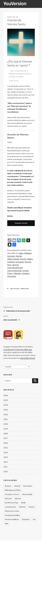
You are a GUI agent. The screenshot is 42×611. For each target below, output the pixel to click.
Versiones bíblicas (12, 519)
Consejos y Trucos (12, 494)
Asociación (27, 486)
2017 (6, 438)
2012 (6, 462)
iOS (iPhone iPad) (11, 503)
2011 (6, 467)
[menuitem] (20, 253)
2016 (6, 443)
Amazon (8, 486)
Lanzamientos (10, 507)
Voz (34, 519)
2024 (6, 405)
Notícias (14, 288)
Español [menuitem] (8, 367)
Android (17, 486)
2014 (6, 453)
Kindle (23, 503)
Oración (25, 288)
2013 (6, 457)
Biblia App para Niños (13, 490)
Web (6, 524)
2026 (6, 395)
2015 (6, 448)
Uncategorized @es (12, 515)
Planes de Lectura (12, 511)
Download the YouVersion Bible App (18, 350)
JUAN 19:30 (13, 81)
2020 (6, 424)
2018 (6, 434)
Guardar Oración (21, 223)
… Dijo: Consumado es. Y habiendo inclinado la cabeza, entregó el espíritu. (20, 74)
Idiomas (18, 498)
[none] (17, 366)
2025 (6, 400)
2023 (6, 410)
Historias (8, 498)
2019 (6, 429)
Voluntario (26, 519)
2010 (6, 472)
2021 (6, 419)
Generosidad (27, 494)
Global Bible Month (27, 358)
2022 (6, 415)
